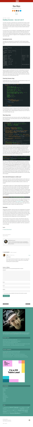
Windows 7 (9, 413)
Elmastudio (9, 421)
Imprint (6, 423)
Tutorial (6, 413)
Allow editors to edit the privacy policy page (13, 351)
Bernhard (13, 240)
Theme (26, 411)
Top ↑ (29, 420)
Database (4, 389)
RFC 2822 (17, 201)
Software (4, 394)
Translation (4, 413)
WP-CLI (20, 413)
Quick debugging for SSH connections (14, 352)
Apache (21, 407)
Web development (8, 234)
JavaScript (22, 409)
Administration (6, 407)
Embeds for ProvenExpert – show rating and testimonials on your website (13, 345)
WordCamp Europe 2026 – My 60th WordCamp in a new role (11, 341)
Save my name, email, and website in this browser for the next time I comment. (15, 293)
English (16, 14)
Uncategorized (5, 395)
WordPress (16, 11)
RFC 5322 (21, 201)
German (16, 12)
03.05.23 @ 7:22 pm (11, 255)
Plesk (17, 410)
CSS (28, 407)
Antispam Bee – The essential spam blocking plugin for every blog (18, 356)
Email (4, 285)
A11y (3, 407)
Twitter (20, 11)
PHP (5, 235)
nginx (8, 410)
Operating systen (10, 410)
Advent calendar (5, 388)
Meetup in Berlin (26, 333)
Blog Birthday (26, 407)
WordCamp (4, 399)
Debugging (5, 408)
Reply (29, 255)
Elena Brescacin (5, 355)
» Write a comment (13, 252)
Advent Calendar (14, 407)
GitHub (18, 11)
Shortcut (4, 393)
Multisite (4, 410)
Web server (4, 398)
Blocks (23, 407)
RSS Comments (13, 11)
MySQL (6, 410)
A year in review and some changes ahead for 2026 (10, 342)
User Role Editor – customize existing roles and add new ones (16, 354)
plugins (7, 333)
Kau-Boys (16, 6)
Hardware (4, 390)
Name (4, 282)
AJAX (19, 407)
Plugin (7, 235)
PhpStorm (15, 410)
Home (4, 423)
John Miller (4, 351)
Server (15, 411)
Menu (16, 1)
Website (4, 289)
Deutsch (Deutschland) (7, 229)
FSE (8, 408)
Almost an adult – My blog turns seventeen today (10, 339)
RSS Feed (15, 11)
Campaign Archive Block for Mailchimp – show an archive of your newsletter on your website (16, 343)
